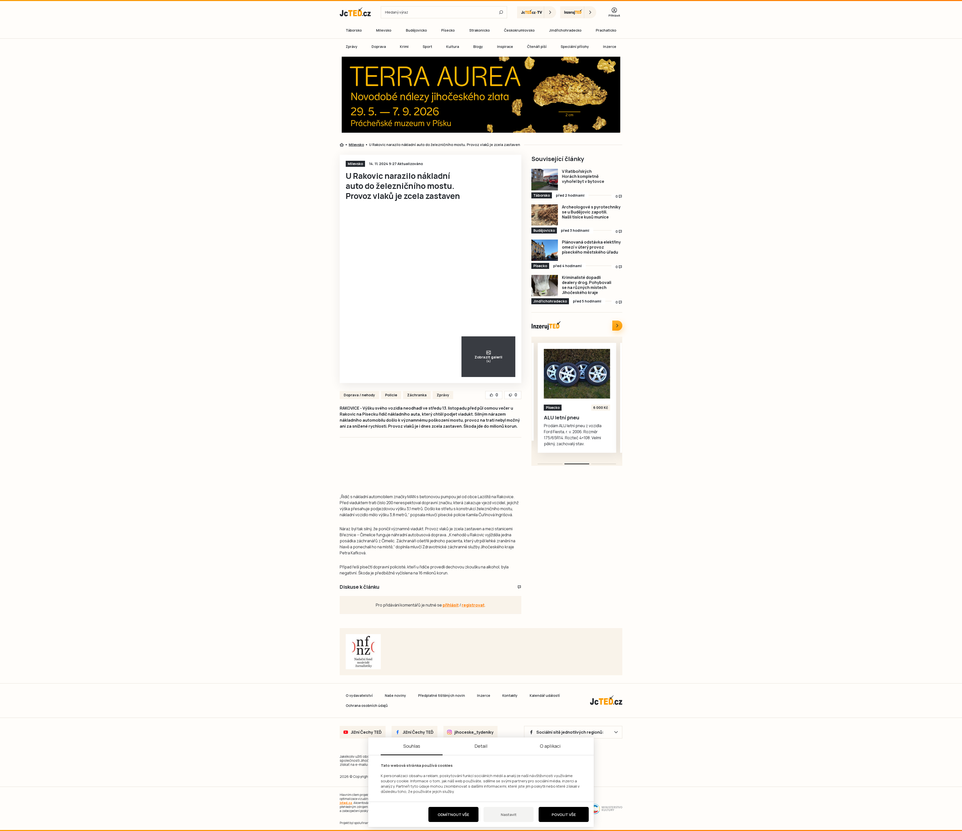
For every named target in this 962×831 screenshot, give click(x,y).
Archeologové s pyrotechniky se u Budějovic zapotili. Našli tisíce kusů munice (591, 211)
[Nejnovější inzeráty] (617, 326)
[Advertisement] (311, 144)
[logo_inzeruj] (578, 12)
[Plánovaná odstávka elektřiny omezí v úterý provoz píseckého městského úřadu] (544, 250)
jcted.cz (346, 803)
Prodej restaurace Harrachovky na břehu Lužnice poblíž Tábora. (571, 424)
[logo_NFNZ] (363, 651)
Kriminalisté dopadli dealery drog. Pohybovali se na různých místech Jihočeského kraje (586, 285)
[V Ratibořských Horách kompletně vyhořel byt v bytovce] (544, 179)
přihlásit (451, 605)
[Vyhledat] (501, 12)
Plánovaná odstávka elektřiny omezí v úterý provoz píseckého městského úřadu (591, 247)
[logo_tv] (536, 12)
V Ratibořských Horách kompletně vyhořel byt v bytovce (583, 176)
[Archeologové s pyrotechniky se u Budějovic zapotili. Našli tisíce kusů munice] (544, 215)
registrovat (473, 605)
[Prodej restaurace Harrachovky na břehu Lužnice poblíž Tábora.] (577, 374)
